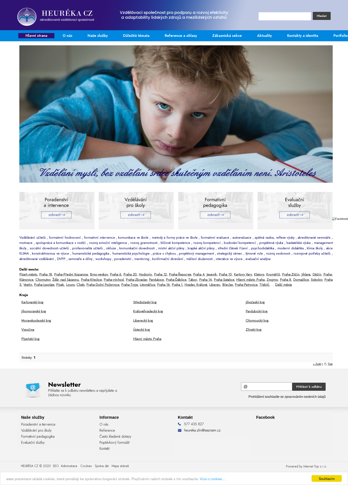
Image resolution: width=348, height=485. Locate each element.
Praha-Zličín (290, 274)
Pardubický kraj (256, 311)
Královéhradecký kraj (148, 311)
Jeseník (212, 274)
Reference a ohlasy (181, 35)
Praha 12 (160, 274)
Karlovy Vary (243, 274)
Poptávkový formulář (114, 442)
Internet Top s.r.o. (315, 466)
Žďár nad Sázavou (65, 279)
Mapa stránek (120, 466)
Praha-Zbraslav (136, 279)
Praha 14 (205, 279)
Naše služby (98, 35)
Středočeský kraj (144, 302)
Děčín (317, 274)
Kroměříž (273, 274)
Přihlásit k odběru (309, 386)
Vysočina (27, 329)
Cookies (86, 466)
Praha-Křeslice (91, 279)
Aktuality (264, 35)
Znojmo (272, 279)
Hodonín (145, 274)
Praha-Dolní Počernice (102, 284)
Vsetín (27, 284)
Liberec (214, 284)
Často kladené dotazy (115, 436)
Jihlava (305, 274)
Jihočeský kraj (255, 302)
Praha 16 (163, 284)
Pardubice (156, 279)
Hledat (322, 16)
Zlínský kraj (253, 329)
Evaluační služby (33, 442)
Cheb (80, 284)
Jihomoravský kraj (33, 311)
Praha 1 (177, 284)
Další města (283, 284)
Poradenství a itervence (38, 424)
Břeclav (227, 284)
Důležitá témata (136, 35)
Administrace (69, 466)
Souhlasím (327, 478)
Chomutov (42, 279)
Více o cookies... (212, 478)
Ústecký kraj (141, 329)
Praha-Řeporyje (180, 274)
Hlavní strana (36, 35)
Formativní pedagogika (38, 436)
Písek (60, 284)
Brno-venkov (99, 274)
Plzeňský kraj (30, 338)
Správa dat (102, 466)
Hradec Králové (195, 284)
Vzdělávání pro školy (36, 430)
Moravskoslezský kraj (36, 320)
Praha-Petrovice (246, 284)
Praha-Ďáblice (176, 279)
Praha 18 (45, 274)
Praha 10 (225, 274)
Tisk (330, 364)
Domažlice (301, 279)
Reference (107, 430)
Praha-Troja (129, 284)
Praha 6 (115, 274)
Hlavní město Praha (250, 279)
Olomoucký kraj (257, 320)
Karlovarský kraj (32, 302)
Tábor (192, 279)
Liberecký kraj (143, 320)
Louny (70, 284)
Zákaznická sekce (227, 35)
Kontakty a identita (302, 35)
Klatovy (259, 274)
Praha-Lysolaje (44, 284)
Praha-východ (114, 279)
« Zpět (317, 364)
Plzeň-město (28, 274)
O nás (67, 35)
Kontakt (104, 448)
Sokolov (316, 279)
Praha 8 (285, 279)
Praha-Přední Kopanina (71, 274)
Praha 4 (198, 274)
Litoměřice (147, 284)
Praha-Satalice (224, 279)
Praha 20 (130, 274)
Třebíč (264, 284)
